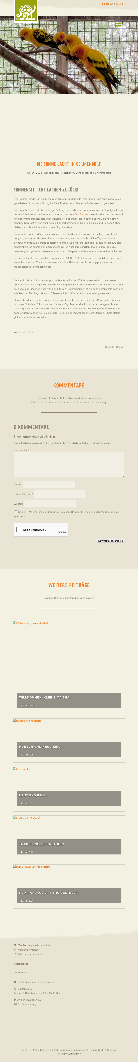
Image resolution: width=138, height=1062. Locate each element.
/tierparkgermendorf (28, 949)
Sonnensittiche (84, 172)
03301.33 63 (24, 988)
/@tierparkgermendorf (29, 954)
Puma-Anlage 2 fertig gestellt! (49, 892)
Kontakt (120, 4)
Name (18, 484)
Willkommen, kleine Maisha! (45, 697)
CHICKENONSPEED (69, 1054)
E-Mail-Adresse (23, 494)
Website (18, 503)
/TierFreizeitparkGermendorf (33, 945)
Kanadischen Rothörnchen (59, 172)
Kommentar (21, 450)
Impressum (20, 972)
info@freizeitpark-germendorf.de (36, 982)
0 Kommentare (103, 172)
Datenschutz (21, 963)
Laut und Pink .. (33, 795)
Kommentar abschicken (110, 540)
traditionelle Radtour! (41, 844)
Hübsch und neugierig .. (41, 746)
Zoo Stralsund (83, 214)
